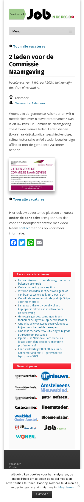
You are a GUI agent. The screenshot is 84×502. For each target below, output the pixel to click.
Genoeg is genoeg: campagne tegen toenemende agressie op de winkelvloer (42, 318)
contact (24, 228)
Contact (14, 467)
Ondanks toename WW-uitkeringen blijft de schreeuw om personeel (44, 332)
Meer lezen (66, 487)
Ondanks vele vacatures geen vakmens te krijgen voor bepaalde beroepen (43, 325)
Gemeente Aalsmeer (29, 103)
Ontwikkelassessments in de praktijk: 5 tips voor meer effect (44, 300)
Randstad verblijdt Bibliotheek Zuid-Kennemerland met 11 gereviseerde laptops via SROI (40, 352)
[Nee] (78, 485)
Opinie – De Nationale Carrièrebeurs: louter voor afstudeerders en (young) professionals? (40, 341)
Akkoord (42, 494)
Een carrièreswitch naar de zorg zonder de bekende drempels (44, 282)
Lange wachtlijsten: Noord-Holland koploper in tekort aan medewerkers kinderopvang (40, 309)
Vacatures (15, 464)
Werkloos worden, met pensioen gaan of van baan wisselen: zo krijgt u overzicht (43, 292)
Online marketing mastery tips (36, 287)
